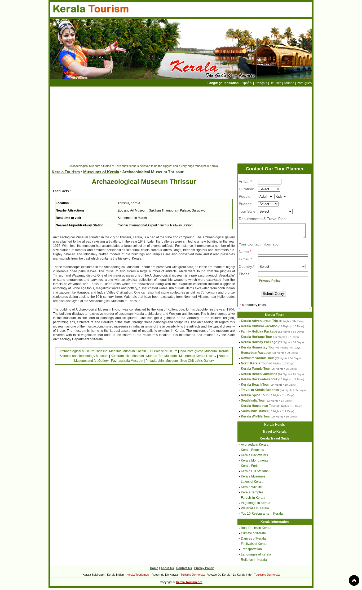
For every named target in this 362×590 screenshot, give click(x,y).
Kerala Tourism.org (189, 582)
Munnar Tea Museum (161, 356)
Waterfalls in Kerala (255, 508)
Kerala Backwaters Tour (259, 379)
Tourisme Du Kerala (267, 574)
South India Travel (254, 411)
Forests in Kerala (253, 497)
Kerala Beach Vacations (259, 374)
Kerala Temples (252, 492)
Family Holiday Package (259, 331)
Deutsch (275, 83)
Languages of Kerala (256, 554)
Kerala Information (275, 522)
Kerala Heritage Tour (256, 337)
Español (246, 83)
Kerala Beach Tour (255, 384)
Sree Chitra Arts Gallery (197, 361)
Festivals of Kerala (254, 544)
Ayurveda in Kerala (254, 444)
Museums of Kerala (101, 172)
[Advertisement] (146, 125)
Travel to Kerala (274, 431)
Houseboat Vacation (256, 353)
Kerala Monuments (254, 460)
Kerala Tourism (66, 172)
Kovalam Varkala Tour (257, 358)
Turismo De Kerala (192, 574)
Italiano (289, 83)
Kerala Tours (274, 315)
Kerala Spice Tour (254, 395)
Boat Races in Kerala (256, 528)
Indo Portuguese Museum (198, 351)
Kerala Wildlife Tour (255, 416)
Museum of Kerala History (197, 356)
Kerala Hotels (274, 425)
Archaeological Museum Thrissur (83, 351)
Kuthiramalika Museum (127, 356)
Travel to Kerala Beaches (260, 390)
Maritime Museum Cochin (127, 351)
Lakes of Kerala (252, 482)
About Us (167, 568)
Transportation (251, 549)
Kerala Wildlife (251, 487)
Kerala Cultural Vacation (259, 326)
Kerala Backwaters (254, 455)
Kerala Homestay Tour (258, 347)
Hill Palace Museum (162, 351)
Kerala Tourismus (137, 574)
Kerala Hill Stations (254, 471)
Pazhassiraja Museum (127, 361)
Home (154, 568)
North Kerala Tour (254, 363)
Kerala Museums (253, 476)
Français (261, 83)
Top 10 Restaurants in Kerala (262, 513)
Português (304, 83)
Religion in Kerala (254, 560)
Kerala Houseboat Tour (258, 406)
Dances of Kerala (253, 538)
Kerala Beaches (252, 450)
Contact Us (184, 568)
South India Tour (253, 400)
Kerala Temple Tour (255, 369)
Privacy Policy (270, 281)
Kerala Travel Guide (274, 438)
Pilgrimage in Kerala (255, 503)
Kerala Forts (249, 466)
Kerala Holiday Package (259, 342)
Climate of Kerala (253, 533)
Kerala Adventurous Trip (259, 321)
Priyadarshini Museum (161, 361)
